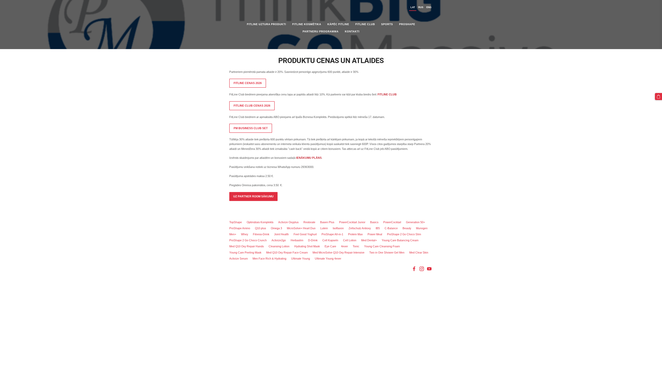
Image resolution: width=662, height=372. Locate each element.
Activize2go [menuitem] (279, 240)
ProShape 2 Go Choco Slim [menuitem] (404, 234)
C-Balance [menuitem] (391, 228)
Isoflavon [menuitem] (338, 228)
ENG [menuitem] (429, 7)
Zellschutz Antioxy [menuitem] (360, 228)
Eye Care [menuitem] (330, 246)
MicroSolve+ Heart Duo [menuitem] (301, 228)
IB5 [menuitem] (378, 228)
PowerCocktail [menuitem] (392, 222)
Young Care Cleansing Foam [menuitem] (382, 246)
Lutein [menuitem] (324, 228)
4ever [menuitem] (344, 246)
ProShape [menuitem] (407, 24)
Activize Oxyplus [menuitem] (288, 222)
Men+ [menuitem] (232, 234)
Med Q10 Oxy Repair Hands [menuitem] (246, 246)
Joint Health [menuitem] (281, 234)
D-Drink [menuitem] (313, 240)
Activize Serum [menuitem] (238, 258)
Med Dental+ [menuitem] (369, 240)
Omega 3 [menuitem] (276, 228)
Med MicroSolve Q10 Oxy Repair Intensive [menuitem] (338, 252)
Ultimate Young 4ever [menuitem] (328, 258)
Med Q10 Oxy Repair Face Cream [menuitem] (287, 252)
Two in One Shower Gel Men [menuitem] (386, 252)
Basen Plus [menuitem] (327, 222)
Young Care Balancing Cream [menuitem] (400, 240)
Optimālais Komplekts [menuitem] (260, 222)
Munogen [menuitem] (422, 228)
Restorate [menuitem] (309, 222)
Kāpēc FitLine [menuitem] (338, 24)
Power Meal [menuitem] (375, 234)
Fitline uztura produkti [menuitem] (266, 24)
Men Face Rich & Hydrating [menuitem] (269, 258)
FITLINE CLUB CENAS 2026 (252, 105)
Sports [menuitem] (387, 24)
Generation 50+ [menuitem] (415, 222)
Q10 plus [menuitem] (260, 228)
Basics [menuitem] (374, 222)
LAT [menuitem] (412, 7)
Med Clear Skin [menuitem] (418, 252)
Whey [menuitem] (244, 234)
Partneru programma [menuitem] (321, 31)
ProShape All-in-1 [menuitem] (332, 234)
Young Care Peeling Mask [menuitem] (245, 252)
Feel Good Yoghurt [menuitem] (305, 234)
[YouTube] (429, 269)
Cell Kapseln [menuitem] (330, 240)
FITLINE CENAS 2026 (248, 83)
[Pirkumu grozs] (658, 96)
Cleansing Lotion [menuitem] (279, 246)
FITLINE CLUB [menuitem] (365, 24)
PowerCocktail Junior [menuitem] (352, 222)
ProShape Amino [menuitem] (239, 228)
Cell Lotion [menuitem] (349, 240)
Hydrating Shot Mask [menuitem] (307, 246)
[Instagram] (421, 269)
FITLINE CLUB (387, 94)
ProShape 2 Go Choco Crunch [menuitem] (248, 240)
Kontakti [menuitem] (352, 31)
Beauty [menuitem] (407, 228)
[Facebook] (414, 269)
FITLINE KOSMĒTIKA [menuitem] (306, 24)
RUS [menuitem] (420, 7)
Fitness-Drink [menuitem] (261, 234)
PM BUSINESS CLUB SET (251, 128)
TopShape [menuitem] (235, 222)
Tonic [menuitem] (356, 246)
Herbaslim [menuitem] (297, 240)
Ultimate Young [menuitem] (300, 258)
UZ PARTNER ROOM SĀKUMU (253, 196)
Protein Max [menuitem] (355, 234)
